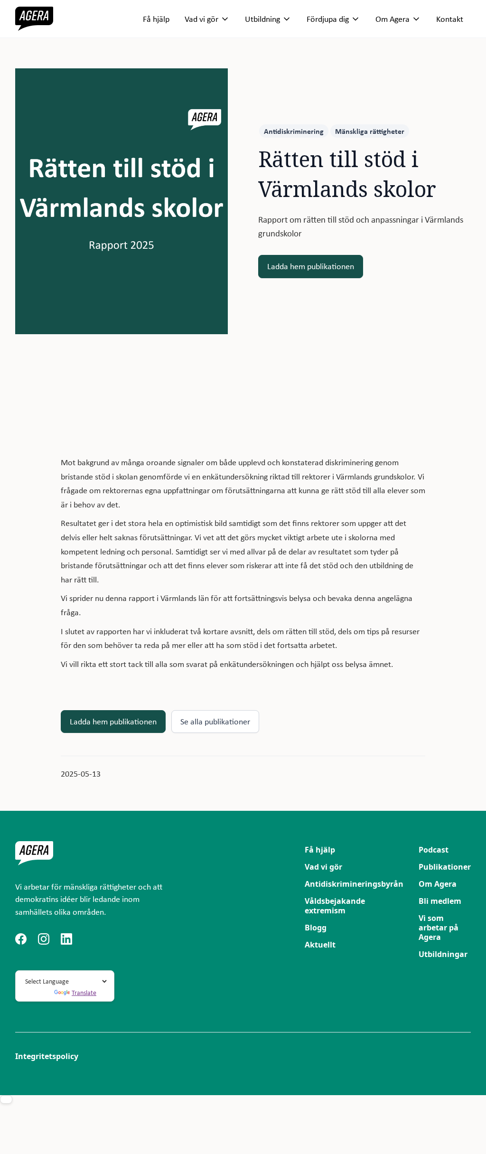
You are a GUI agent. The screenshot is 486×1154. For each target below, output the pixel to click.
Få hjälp (156, 18)
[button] (207, 19)
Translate (84, 992)
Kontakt (449, 18)
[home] (34, 19)
